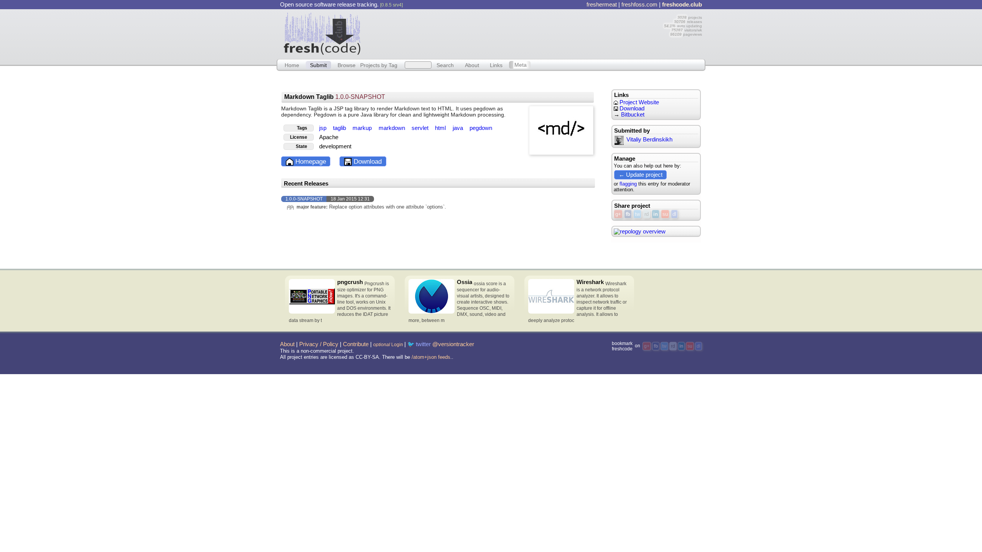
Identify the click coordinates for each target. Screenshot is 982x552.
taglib (340, 128)
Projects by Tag (378, 65)
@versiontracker (453, 344)
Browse (347, 65)
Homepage (309, 161)
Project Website (638, 102)
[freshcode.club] (322, 33)
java (459, 128)
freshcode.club (682, 5)
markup (363, 128)
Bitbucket (632, 115)
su (665, 214)
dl (674, 214)
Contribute (356, 344)
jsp (323, 128)
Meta (520, 65)
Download (367, 161)
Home (292, 65)
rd (646, 214)
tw (637, 214)
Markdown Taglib (334, 97)
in (655, 214)
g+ (618, 214)
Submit (318, 65)
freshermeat (602, 5)
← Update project (640, 174)
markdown (393, 128)
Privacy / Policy (318, 344)
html (441, 128)
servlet (421, 128)
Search (445, 65)
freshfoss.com (639, 5)
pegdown (481, 128)
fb (628, 214)
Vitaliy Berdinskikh (649, 139)
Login (388, 344)
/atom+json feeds (431, 357)
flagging (628, 184)
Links (496, 65)
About (472, 65)
